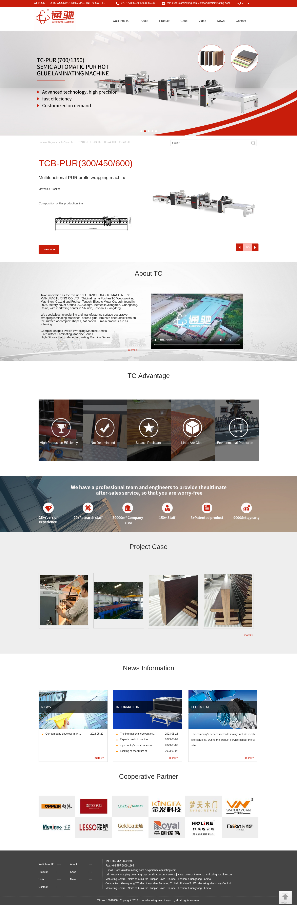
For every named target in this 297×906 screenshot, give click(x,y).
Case (183, 20)
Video (202, 20)
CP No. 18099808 (107, 900)
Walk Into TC (121, 20)
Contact (241, 20)
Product (164, 20)
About (144, 20)
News (221, 20)
